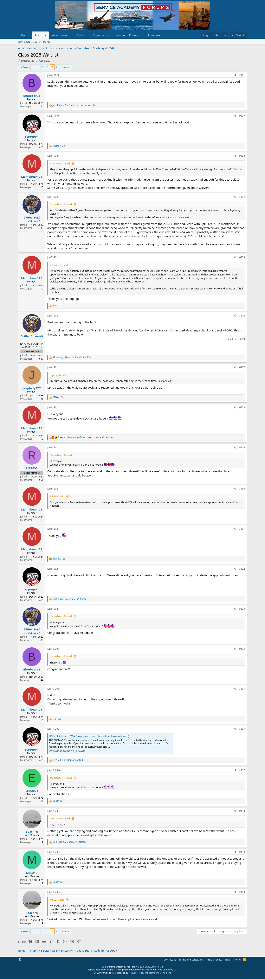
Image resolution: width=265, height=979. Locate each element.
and (69, 598)
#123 (242, 155)
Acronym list (156, 35)
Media (80, 35)
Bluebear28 (27, 60)
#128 (242, 407)
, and (74, 105)
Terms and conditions (191, 959)
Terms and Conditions (160, 972)
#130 (242, 488)
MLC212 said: (57, 899)
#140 (242, 892)
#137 (242, 770)
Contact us (170, 959)
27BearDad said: (59, 265)
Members (99, 35)
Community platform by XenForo (132, 966)
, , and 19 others (86, 437)
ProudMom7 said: (60, 163)
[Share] (235, 75)
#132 (242, 568)
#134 (242, 648)
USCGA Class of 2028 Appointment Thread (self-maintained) (89, 736)
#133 (242, 608)
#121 (242, 75)
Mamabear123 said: (61, 204)
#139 (242, 852)
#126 (242, 315)
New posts (24, 41)
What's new (59, 35)
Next (64, 67)
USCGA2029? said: (60, 818)
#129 (242, 447)
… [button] (38, 67)
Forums (40, 35)
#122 (242, 116)
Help (227, 959)
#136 (242, 728)
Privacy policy (214, 959)
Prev (25, 67)
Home (25, 35)
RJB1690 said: (57, 496)
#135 (242, 688)
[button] (70, 35)
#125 (242, 257)
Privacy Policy (137, 972)
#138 (242, 811)
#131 (242, 528)
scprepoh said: (58, 375)
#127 (242, 367)
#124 (242, 196)
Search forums (41, 41)
